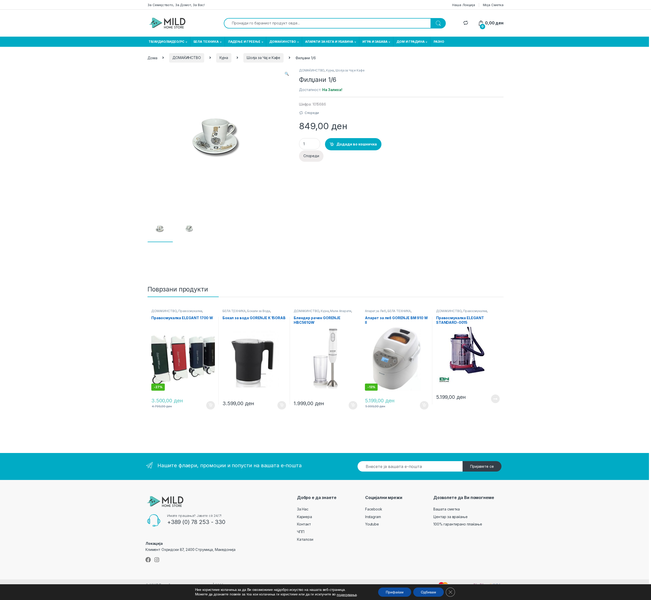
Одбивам (428, 592)
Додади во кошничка (356, 144)
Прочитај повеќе (492, 398)
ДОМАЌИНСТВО (282, 41)
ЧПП (300, 532)
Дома (152, 57)
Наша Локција (463, 5)
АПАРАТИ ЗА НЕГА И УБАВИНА (329, 41)
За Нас (302, 509)
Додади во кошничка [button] (206, 405)
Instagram (373, 517)
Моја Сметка (493, 5)
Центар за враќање (450, 517)
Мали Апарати (340, 311)
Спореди (312, 113)
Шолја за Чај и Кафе (263, 57)
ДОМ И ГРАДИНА (410, 41)
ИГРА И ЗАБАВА (374, 41)
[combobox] (327, 23)
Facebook (373, 509)
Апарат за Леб (375, 311)
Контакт (304, 524)
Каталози (305, 539)
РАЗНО (439, 41)
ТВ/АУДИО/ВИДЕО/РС (166, 41)
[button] (287, 74)
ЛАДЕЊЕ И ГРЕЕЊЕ (244, 41)
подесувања (347, 595)
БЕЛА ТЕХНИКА (206, 41)
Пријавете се (482, 466)
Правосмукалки (190, 311)
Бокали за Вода (258, 311)
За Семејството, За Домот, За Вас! (175, 5)
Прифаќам (395, 592)
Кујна (223, 57)
